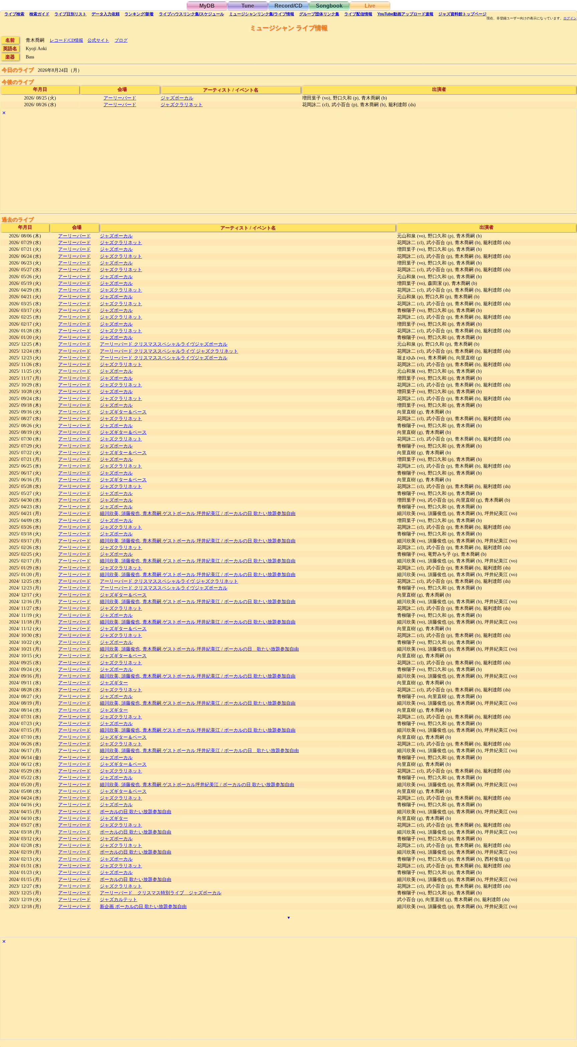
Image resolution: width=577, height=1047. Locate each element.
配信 (358, 14)
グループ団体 (319, 14)
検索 (14, 14)
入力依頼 (105, 14)
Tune (247, 6)
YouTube (405, 14)
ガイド (39, 14)
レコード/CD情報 (66, 40)
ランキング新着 (139, 14)
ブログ (121, 40)
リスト (70, 14)
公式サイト (98, 40)
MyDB (207, 6)
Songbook (329, 6)
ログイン (570, 18)
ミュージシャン (261, 14)
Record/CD (288, 6)
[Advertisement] (201, 164)
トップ (462, 14)
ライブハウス (191, 14)
